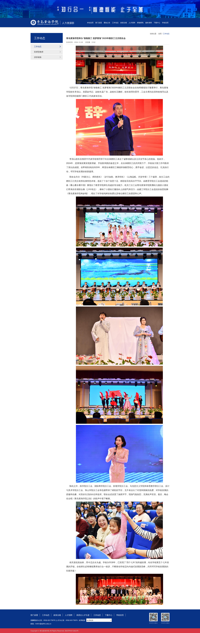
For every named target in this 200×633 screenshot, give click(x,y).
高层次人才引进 (82, 615)
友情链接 (82, 620)
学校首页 (165, 22)
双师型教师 (38, 51)
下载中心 (157, 22)
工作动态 (115, 22)
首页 (160, 33)
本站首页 (90, 22)
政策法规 (123, 22)
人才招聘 (132, 22)
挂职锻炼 (37, 57)
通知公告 (107, 22)
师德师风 (140, 22)
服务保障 (148, 22)
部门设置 (98, 22)
